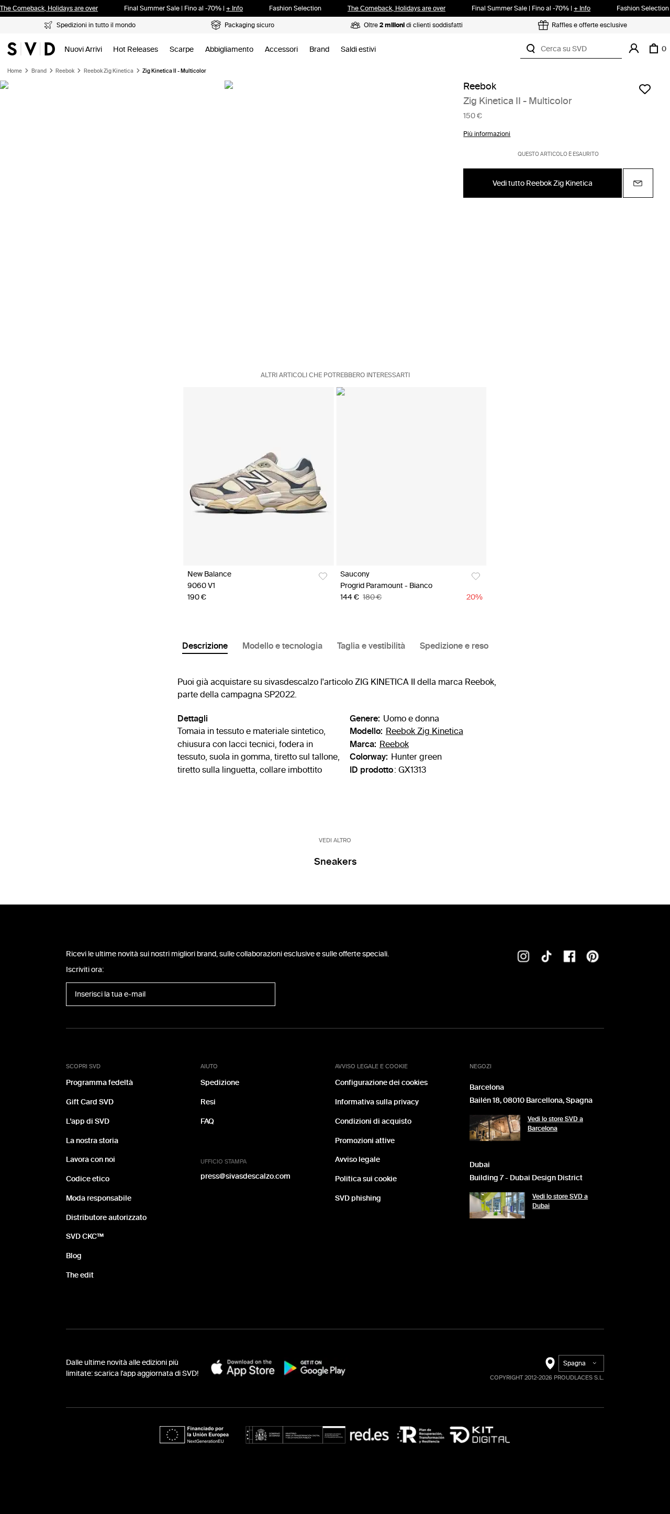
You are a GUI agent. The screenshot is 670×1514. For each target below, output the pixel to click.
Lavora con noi (90, 1159)
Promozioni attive (365, 1140)
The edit (80, 1275)
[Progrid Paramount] (411, 476)
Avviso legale (357, 1159)
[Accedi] (634, 49)
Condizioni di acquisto (373, 1121)
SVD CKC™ (85, 1236)
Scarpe (182, 49)
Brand (319, 49)
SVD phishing (358, 1198)
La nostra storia (92, 1140)
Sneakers (335, 861)
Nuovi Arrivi (83, 49)
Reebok (64, 71)
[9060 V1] (258, 476)
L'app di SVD (87, 1121)
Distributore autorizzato (106, 1217)
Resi (208, 1102)
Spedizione (219, 1082)
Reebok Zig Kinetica (108, 71)
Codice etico (87, 1178)
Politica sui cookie (366, 1178)
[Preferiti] (644, 89)
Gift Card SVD (90, 1102)
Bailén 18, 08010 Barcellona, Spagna (531, 1100)
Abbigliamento (229, 49)
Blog (74, 1255)
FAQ (207, 1121)
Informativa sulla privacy (377, 1102)
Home (14, 71)
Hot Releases (135, 49)
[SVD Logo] (31, 48)
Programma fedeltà (99, 1082)
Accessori (281, 49)
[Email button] (638, 183)
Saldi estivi (358, 49)
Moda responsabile (98, 1198)
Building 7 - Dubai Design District (526, 1177)
